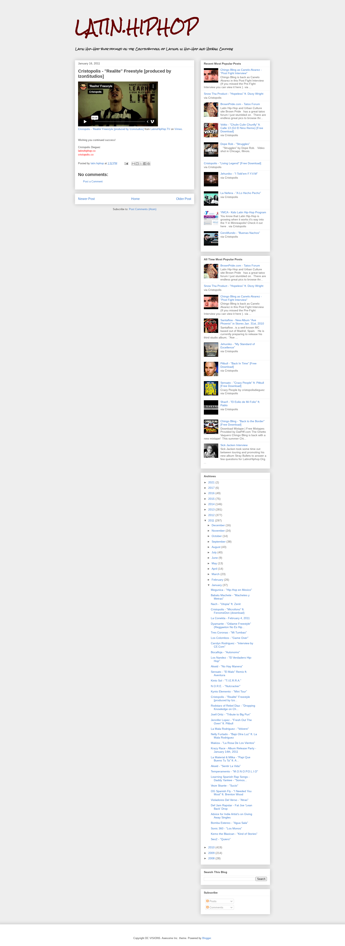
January (217, 585)
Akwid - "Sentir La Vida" (226, 766)
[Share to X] (141, 164)
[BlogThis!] (137, 164)
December (219, 525)
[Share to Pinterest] (149, 164)
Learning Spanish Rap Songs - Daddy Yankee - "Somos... (230, 778)
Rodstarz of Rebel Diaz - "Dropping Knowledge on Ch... (233, 707)
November (219, 530)
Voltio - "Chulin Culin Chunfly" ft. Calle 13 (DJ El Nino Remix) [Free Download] (241, 128)
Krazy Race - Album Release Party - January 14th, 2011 (233, 750)
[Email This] (133, 164)
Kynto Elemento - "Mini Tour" (229, 691)
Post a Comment (93, 181)
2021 (211, 482)
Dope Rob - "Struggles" (235, 144)
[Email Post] (126, 163)
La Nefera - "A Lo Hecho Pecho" (240, 193)
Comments (216, 907)
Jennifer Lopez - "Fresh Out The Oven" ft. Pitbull (231, 721)
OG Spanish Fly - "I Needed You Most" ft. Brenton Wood (231, 793)
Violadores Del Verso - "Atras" (229, 799)
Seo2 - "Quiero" (221, 839)
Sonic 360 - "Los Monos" (226, 828)
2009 (211, 853)
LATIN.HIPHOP (136, 27)
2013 (211, 509)
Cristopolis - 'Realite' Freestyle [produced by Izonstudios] (111, 129)
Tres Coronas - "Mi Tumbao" (229, 632)
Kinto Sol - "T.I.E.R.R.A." (226, 680)
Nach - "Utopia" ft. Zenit (226, 604)
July (214, 552)
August (216, 547)
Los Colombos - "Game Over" (229, 637)
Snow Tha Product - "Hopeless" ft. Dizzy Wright (233, 93)
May (215, 563)
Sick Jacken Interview (234, 445)
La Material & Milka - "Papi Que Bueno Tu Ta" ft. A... (230, 759)
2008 (211, 858)
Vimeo (178, 129)
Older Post (183, 199)
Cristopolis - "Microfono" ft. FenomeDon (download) (228, 611)
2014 (211, 504)
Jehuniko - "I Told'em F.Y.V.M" (239, 173)
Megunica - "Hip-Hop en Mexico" (231, 589)
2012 (211, 515)
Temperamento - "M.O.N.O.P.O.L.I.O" (234, 771)
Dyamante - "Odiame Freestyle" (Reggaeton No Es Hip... (231, 625)
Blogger (206, 938)
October (217, 536)
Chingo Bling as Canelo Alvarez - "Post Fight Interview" (241, 71)
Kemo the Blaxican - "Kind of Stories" (234, 833)
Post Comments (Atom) (142, 209)
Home (135, 199)
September (219, 541)
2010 (211, 847)
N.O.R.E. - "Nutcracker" (225, 686)
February (218, 579)
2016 (211, 493)
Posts (212, 901)
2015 (211, 498)
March (216, 574)
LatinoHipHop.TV (160, 129)
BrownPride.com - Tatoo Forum (240, 104)
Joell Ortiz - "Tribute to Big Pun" (231, 714)
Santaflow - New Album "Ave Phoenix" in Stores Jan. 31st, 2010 (242, 322)
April (215, 568)
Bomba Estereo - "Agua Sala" (229, 822)
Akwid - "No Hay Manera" (227, 666)
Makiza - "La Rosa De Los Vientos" (233, 742)
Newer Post (86, 199)
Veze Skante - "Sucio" (224, 785)
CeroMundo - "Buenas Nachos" (240, 232)
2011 (211, 520)
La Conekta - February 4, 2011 (230, 618)
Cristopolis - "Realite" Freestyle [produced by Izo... (230, 698)
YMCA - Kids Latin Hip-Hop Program (243, 212)
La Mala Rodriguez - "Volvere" (230, 728)
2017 (211, 487)
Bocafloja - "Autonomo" (225, 652)
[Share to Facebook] (145, 164)
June (215, 557)
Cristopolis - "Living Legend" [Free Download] (232, 163)
